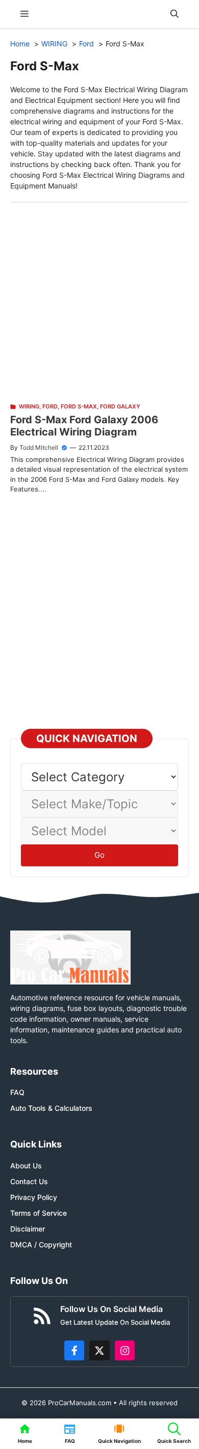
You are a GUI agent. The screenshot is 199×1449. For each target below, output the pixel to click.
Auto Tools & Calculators (51, 1108)
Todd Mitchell (38, 447)
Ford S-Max (79, 406)
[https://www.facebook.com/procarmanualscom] (74, 1351)
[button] (174, 14)
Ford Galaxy (120, 406)
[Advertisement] (99, 302)
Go (99, 855)
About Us (26, 1165)
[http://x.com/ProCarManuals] (99, 1351)
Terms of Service (38, 1213)
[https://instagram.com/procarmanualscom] (125, 1351)
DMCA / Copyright (41, 1244)
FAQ (17, 1092)
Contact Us (29, 1181)
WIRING (29, 406)
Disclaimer (27, 1228)
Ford (50, 406)
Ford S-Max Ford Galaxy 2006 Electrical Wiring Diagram (84, 426)
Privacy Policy (33, 1197)
